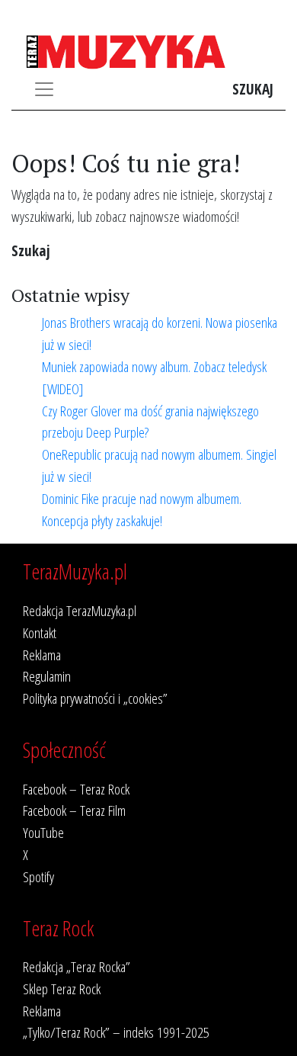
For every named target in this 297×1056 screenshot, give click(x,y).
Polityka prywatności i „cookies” (95, 698)
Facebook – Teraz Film (74, 810)
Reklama (42, 654)
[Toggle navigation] (44, 89)
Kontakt (39, 632)
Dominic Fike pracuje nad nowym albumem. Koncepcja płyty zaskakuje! (141, 509)
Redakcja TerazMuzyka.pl (79, 610)
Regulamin (47, 676)
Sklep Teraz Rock (62, 988)
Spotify (38, 876)
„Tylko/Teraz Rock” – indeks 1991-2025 (116, 1032)
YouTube (43, 832)
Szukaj (252, 89)
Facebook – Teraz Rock (76, 788)
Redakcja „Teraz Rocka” (76, 966)
